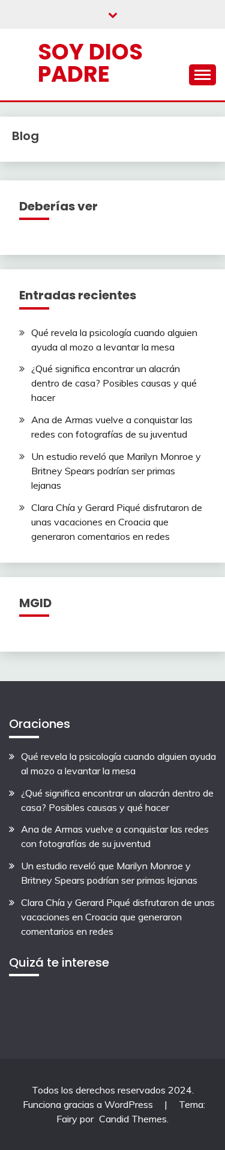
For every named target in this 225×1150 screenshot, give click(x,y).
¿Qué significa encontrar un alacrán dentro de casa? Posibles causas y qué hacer (114, 382)
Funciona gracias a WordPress (89, 1104)
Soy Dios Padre (90, 63)
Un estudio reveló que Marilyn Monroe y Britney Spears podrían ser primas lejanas (116, 470)
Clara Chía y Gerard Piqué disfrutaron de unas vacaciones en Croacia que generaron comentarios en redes (116, 521)
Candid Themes (133, 1119)
